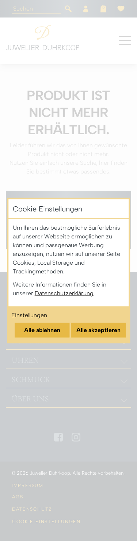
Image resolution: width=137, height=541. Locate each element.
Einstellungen (29, 315)
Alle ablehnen (42, 330)
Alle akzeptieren (98, 330)
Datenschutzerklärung (64, 293)
